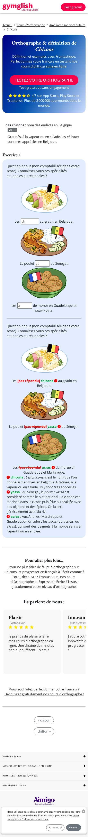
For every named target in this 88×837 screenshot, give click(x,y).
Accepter (73, 827)
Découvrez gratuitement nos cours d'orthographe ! (44, 694)
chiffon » (44, 731)
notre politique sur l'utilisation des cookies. (43, 817)
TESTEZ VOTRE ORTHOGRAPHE (44, 80)
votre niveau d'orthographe (54, 586)
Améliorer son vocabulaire (67, 25)
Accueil (7, 25)
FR (15, 130)
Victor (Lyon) (18, 623)
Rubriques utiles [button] (14, 785)
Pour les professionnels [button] (20, 775)
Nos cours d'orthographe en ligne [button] (27, 766)
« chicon (44, 720)
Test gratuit (73, 7)
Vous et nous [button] (11, 756)
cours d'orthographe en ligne (43, 66)
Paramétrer (55, 827)
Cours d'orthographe (31, 25)
